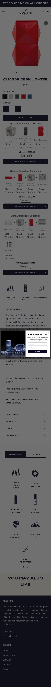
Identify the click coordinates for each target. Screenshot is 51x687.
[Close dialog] (48, 332)
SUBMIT (37, 351)
